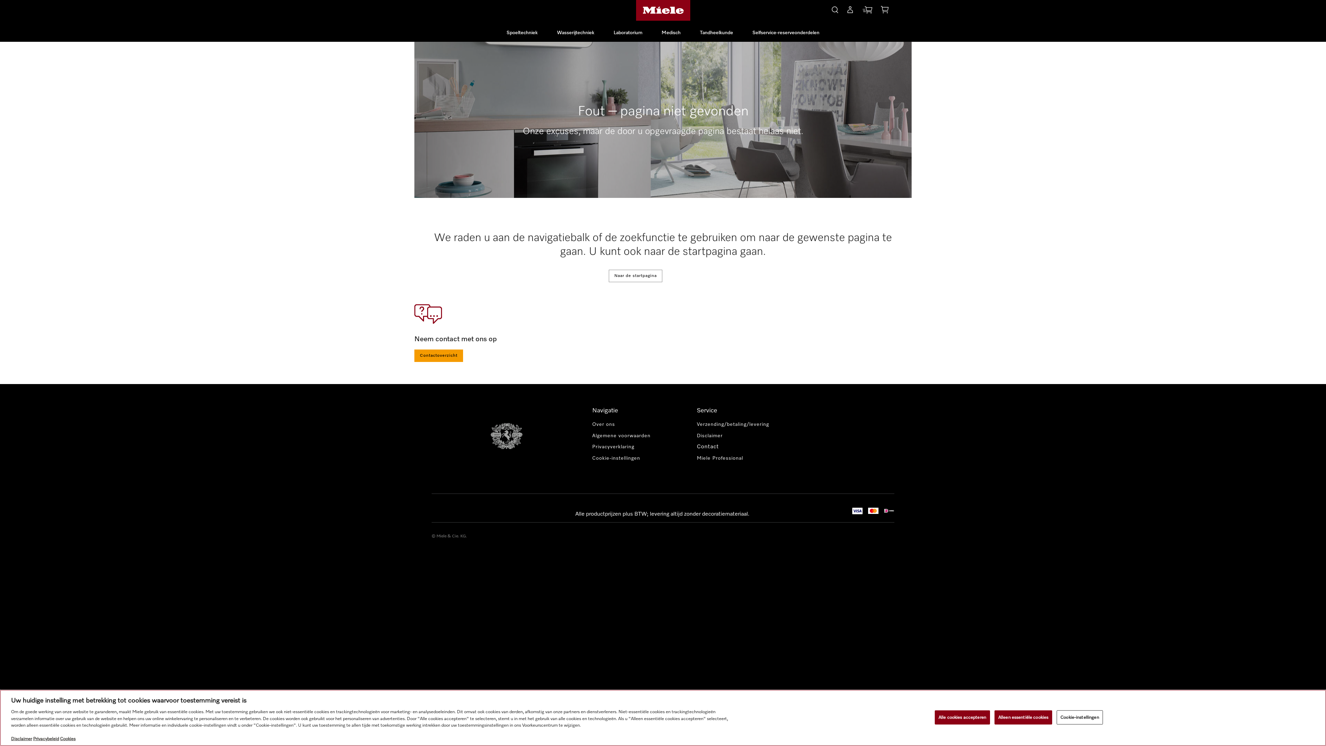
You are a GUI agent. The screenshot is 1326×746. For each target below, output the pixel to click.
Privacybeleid (46, 739)
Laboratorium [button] (628, 32)
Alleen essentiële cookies (1023, 717)
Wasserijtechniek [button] (575, 32)
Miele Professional (720, 458)
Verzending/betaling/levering (733, 424)
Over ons (603, 424)
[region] (663, 718)
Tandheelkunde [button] (716, 32)
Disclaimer (710, 435)
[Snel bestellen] (867, 11)
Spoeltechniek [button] (522, 32)
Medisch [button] (671, 32)
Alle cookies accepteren (962, 717)
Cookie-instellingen (1079, 717)
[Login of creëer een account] (850, 11)
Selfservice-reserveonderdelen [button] (785, 32)
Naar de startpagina (635, 276)
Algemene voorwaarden (621, 435)
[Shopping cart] (884, 11)
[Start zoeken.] (835, 9)
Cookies (68, 739)
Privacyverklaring (613, 446)
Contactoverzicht (439, 356)
